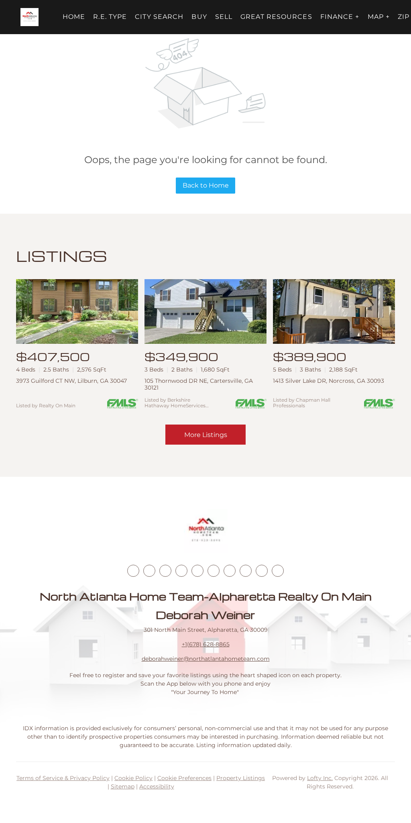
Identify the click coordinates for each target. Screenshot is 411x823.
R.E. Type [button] (110, 16)
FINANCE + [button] (340, 16)
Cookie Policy (133, 778)
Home (74, 16)
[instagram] (197, 571)
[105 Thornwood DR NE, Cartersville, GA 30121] (205, 311)
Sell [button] (223, 16)
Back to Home (206, 185)
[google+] (278, 571)
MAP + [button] (379, 16)
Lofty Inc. (320, 778)
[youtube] (214, 571)
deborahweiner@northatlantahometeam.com (206, 658)
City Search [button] (159, 16)
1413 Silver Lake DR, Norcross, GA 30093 (328, 380)
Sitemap (122, 786)
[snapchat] (246, 571)
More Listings (205, 435)
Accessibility (156, 786)
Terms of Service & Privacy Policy (63, 778)
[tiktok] (230, 571)
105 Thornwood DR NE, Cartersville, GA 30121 (198, 384)
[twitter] (165, 571)
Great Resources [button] (276, 16)
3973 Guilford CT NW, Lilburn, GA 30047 (71, 380)
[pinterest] (262, 571)
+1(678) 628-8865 (206, 644)
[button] (29, 17)
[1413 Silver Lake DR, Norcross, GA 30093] (334, 311)
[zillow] (181, 571)
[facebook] (133, 571)
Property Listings (240, 778)
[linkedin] (149, 571)
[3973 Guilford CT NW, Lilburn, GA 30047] (77, 311)
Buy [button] (199, 16)
